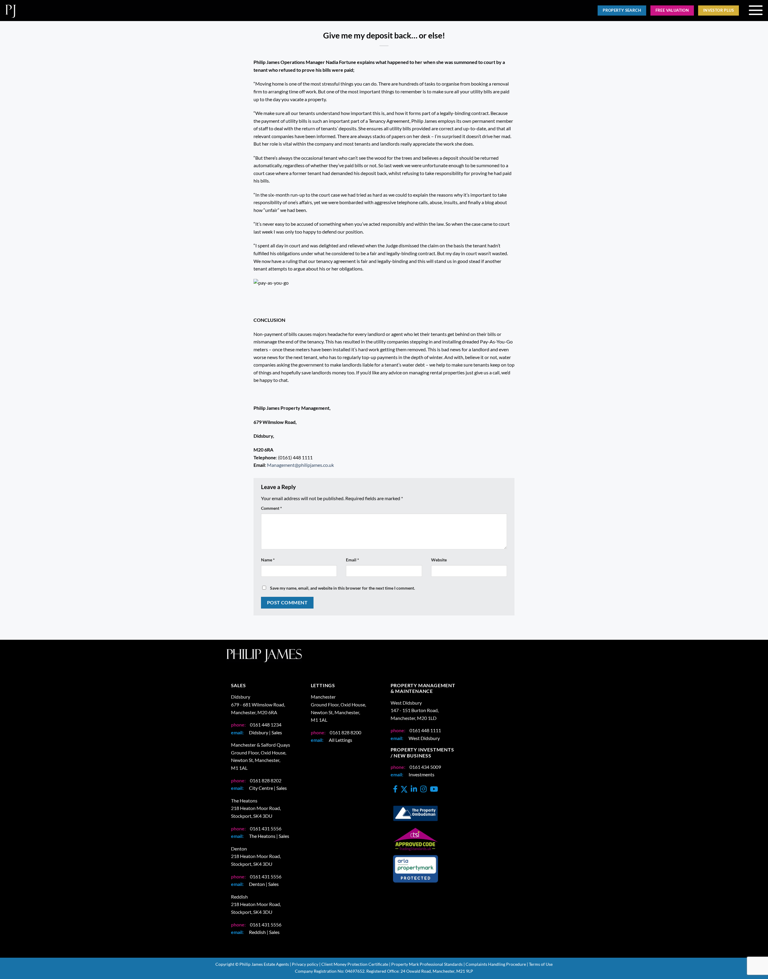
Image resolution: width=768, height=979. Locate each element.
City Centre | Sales (268, 788)
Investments (421, 774)
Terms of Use (541, 964)
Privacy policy (305, 964)
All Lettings (340, 740)
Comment (271, 508)
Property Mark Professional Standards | (428, 964)
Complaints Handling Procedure (496, 964)
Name (268, 559)
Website (439, 559)
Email (352, 559)
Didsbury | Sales (265, 732)
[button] (755, 10)
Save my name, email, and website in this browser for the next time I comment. (342, 588)
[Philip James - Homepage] (190, 10)
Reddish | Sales (264, 932)
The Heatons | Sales (269, 836)
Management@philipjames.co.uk (300, 465)
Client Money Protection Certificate (354, 964)
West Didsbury (424, 738)
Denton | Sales (264, 884)
